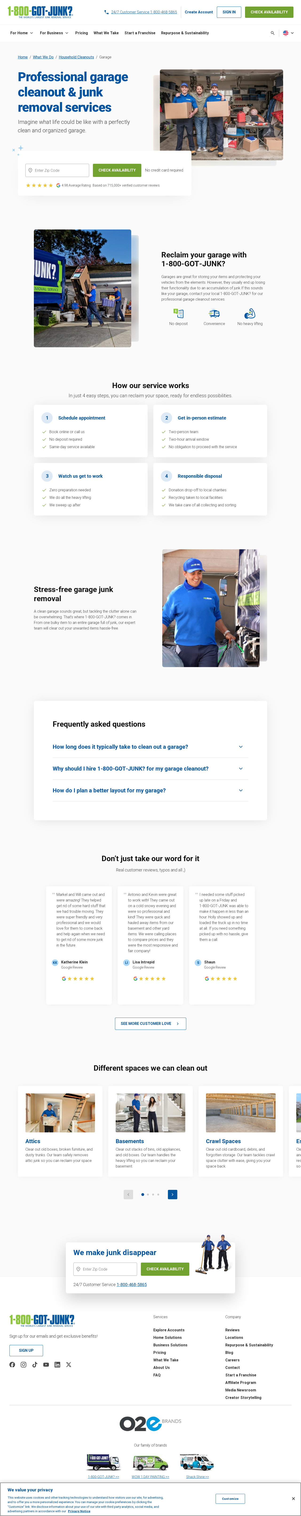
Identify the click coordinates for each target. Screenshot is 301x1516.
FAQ (157, 1375)
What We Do (43, 57)
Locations (234, 1337)
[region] (150, 1499)
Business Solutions (170, 1345)
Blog (229, 1352)
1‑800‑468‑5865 (132, 1284)
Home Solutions (167, 1337)
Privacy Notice (79, 1511)
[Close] (293, 1498)
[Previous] (128, 1194)
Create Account (199, 12)
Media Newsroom (240, 1390)
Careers (232, 1360)
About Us (161, 1367)
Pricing (159, 1352)
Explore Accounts (169, 1330)
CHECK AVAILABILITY (269, 12)
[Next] (172, 1194)
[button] (22, 33)
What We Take (165, 1360)
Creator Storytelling (243, 1397)
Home (23, 57)
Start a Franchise (240, 1375)
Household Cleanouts (76, 57)
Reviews (232, 1330)
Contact (232, 1367)
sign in (229, 12)
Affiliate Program (240, 1382)
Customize (230, 1499)
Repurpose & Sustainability (249, 1345)
